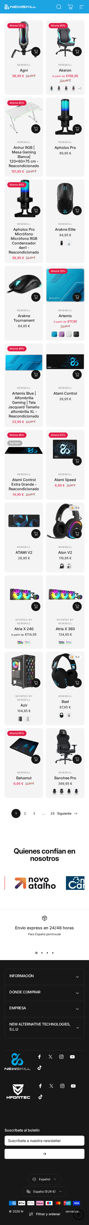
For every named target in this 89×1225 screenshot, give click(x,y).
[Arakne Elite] (65, 198)
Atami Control (65, 393)
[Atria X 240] (24, 594)
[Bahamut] (24, 747)
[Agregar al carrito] (35, 51)
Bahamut (23, 778)
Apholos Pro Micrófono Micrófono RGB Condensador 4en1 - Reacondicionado (24, 240)
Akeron (65, 70)
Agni (24, 70)
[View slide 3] (47, 953)
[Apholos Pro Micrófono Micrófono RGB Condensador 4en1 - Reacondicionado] (24, 198)
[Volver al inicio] (78, 1214)
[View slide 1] (36, 953)
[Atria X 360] (65, 594)
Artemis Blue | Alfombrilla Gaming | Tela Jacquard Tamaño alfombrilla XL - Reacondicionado (23, 404)
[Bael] (65, 671)
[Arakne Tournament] (24, 285)
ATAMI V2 (24, 552)
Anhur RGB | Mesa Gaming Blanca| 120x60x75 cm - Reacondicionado (24, 156)
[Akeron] (65, 39)
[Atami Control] (65, 362)
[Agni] (24, 39)
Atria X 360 (65, 629)
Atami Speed (65, 479)
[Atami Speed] (65, 449)
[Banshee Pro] (65, 747)
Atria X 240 (24, 629)
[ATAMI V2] (24, 521)
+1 (79, 88)
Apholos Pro (65, 147)
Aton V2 (65, 552)
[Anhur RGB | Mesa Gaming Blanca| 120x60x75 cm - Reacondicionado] (24, 117)
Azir (24, 705)
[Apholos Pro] (65, 117)
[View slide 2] (41, 953)
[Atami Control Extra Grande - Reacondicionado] (24, 449)
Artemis (65, 315)
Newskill (24, 64)
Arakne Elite (65, 229)
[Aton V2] (65, 521)
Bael (65, 701)
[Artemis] (65, 285)
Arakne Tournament (23, 318)
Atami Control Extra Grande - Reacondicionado (24, 484)
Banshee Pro (65, 778)
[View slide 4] (52, 953)
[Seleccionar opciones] (77, 51)
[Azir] (24, 671)
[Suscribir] (44, 1154)
